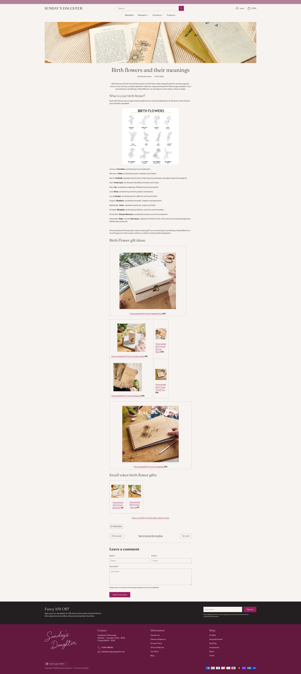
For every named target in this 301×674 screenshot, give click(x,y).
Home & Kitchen (216, 639)
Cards (211, 655)
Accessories (214, 647)
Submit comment (120, 595)
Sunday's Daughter (65, 668)
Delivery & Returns (158, 639)
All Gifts (212, 635)
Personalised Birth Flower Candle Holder (127, 356)
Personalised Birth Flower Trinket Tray (160, 387)
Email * (154, 556)
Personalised (118, 502)
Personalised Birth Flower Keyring (134, 505)
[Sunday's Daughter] (63, 8)
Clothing (212, 643)
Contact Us (155, 635)
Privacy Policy (156, 643)
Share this (117, 526)
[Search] (181, 8)
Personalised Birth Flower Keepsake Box (146, 313)
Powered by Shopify (81, 668)
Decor (211, 651)
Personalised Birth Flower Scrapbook (149, 467)
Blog (152, 655)
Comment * (114, 566)
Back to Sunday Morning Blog (151, 536)
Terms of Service (157, 647)
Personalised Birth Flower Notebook (126, 396)
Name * (112, 556)
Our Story (154, 651)
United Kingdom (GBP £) (56, 664)
